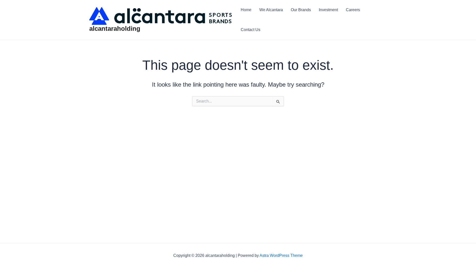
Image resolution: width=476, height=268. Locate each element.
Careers (353, 10)
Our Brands (301, 10)
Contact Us (250, 30)
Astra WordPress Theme (281, 255)
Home (246, 10)
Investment (328, 10)
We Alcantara (271, 10)
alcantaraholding (114, 28)
